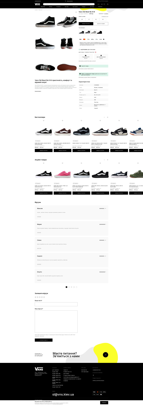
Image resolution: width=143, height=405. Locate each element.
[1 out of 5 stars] (35, 297)
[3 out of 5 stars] (40, 297)
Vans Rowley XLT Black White (81, 143)
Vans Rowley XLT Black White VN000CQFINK (118, 144)
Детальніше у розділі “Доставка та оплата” (87, 60)
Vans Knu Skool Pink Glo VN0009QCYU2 (61, 186)
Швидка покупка (86, 23)
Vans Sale (66, 6)
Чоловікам (58, 6)
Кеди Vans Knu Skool (56, 380)
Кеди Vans (43, 6)
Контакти (100, 6)
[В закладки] (76, 12)
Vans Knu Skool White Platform (116, 186)
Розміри (83, 6)
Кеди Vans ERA (56, 373)
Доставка (92, 6)
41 (88, 19)
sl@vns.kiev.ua (63, 394)
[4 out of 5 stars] (42, 297)
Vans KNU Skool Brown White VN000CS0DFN (62, 144)
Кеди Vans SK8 (56, 387)
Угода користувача (69, 375)
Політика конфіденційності (71, 377)
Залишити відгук (44, 340)
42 (95, 19)
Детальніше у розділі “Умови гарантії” (86, 68)
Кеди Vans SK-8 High (56, 378)
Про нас (83, 367)
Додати (38, 140)
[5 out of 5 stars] (44, 297)
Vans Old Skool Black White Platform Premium (81, 186)
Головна (36, 9)
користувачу (67, 367)
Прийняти (104, 402)
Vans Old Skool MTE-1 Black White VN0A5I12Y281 (99, 144)
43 (102, 19)
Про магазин (75, 6)
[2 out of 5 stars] (38, 297)
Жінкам (50, 6)
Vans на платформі (57, 385)
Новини (66, 380)
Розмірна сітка (105, 16)
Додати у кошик (101, 23)
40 (82, 19)
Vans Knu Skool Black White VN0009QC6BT (43, 144)
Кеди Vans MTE (56, 375)
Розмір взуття (68, 371)
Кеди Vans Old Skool (56, 383)
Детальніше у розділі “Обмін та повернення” (87, 77)
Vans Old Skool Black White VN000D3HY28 (43, 186)
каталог (54, 367)
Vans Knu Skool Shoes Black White (99, 186)
